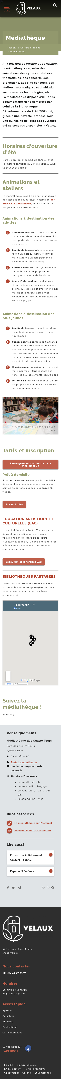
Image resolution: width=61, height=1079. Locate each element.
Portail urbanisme (35, 1069)
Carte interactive (12, 1032)
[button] (19, 887)
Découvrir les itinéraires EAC (23, 562)
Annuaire (8, 1021)
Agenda (7, 1010)
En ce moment (12, 1069)
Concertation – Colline (17, 1073)
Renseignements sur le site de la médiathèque (30, 464)
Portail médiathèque (24, 762)
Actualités (8, 1016)
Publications (10, 1027)
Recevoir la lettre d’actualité (32, 830)
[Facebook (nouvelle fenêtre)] (28, 1049)
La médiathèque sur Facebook (33, 823)
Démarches (44, 1073)
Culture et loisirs (27, 1065)
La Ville (8, 1065)
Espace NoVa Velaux (24, 871)
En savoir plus (14, 504)
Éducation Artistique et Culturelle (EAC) (26, 857)
